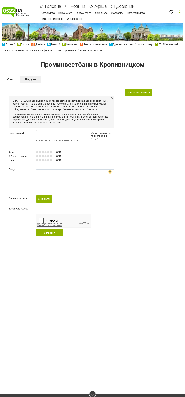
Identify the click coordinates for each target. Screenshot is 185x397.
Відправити (50, 232)
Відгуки (30, 79)
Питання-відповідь (52, 18)
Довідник (125, 6)
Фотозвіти (117, 13)
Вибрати (46, 199)
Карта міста (48, 13)
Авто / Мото (84, 13)
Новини (77, 6)
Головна (53, 6)
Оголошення (74, 18)
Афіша (100, 6)
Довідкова (101, 13)
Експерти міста (136, 13)
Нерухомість (65, 13)
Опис (10, 79)
